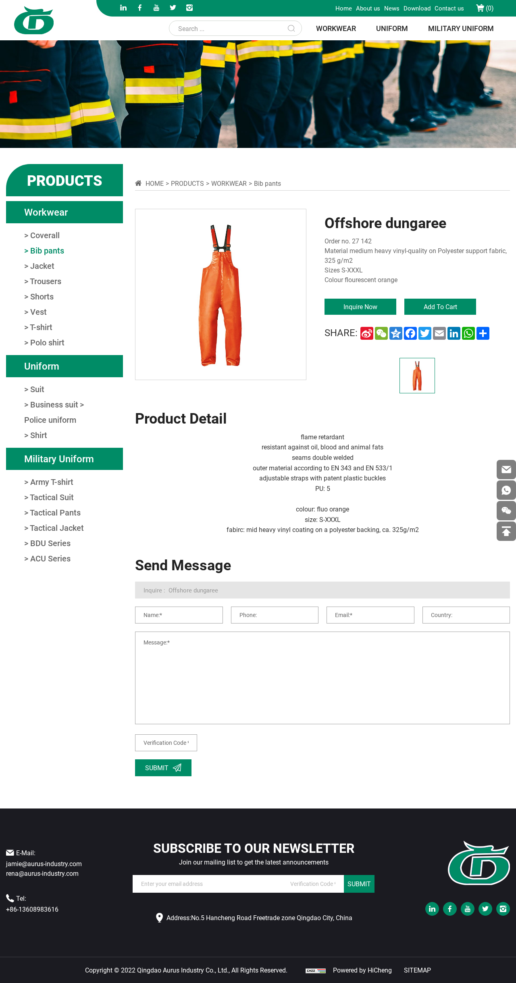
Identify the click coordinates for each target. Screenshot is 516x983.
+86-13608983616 (32, 909)
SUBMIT (359, 883)
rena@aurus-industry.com (42, 873)
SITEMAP (417, 970)
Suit (37, 389)
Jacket (42, 265)
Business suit (54, 404)
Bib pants (47, 250)
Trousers (45, 281)
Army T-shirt (51, 481)
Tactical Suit (52, 497)
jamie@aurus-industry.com (44, 863)
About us (368, 8)
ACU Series (50, 558)
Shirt (38, 435)
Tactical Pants (55, 512)
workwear (336, 28)
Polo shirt (47, 342)
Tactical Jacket (57, 527)
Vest (38, 311)
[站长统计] (316, 970)
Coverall (45, 235)
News (391, 8)
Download (417, 8)
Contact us (449, 8)
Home (343, 8)
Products (187, 183)
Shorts (42, 296)
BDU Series (50, 543)
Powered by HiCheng (362, 970)
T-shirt (41, 327)
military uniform (461, 28)
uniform (392, 28)
